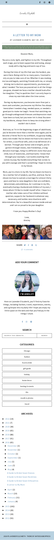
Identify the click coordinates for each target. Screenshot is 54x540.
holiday (27, 374)
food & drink (27, 363)
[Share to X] (25, 245)
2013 (7, 514)
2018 (7, 434)
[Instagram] (44, 2)
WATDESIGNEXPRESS (43, 536)
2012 (7, 518)
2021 (7, 422)
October (11, 454)
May (10, 469)
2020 (7, 426)
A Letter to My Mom (27, 35)
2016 (7, 442)
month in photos (27, 398)
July (10, 461)
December (12, 446)
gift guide (27, 368)
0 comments (28, 250)
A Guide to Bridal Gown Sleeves (21, 473)
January (11, 501)
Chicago (27, 351)
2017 (7, 438)
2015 (7, 506)
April (10, 489)
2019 (7, 430)
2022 (7, 419)
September (13, 457)
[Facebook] (40, 2)
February (12, 497)
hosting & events (27, 386)
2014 (7, 510)
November (12, 449)
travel (27, 404)
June (10, 465)
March (11, 493)
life (27, 392)
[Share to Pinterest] (32, 245)
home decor (27, 380)
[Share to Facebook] (28, 245)
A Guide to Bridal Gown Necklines (22, 477)
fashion (27, 357)
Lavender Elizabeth (17, 536)
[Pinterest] (50, 2)
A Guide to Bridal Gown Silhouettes (22, 480)
